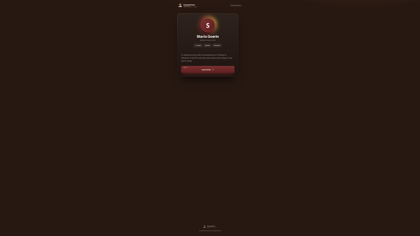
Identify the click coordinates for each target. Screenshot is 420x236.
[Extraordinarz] (187, 5)
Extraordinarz (236, 5)
